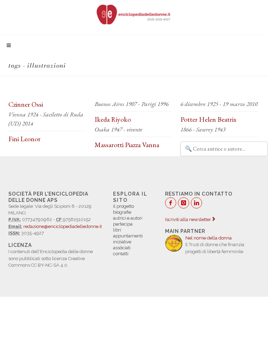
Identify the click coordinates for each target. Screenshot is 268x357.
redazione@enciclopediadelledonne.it (62, 226)
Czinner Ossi (25, 104)
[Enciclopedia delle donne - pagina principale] (134, 14)
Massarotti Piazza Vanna (127, 144)
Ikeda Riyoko (113, 119)
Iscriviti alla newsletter (188, 219)
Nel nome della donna (208, 238)
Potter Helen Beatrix (208, 119)
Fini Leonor (24, 138)
